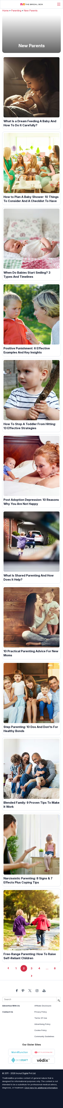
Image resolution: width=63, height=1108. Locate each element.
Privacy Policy (40, 1012)
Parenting (16, 10)
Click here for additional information (41, 1088)
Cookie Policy (40, 1030)
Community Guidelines (44, 1036)
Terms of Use (40, 1018)
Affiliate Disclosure (42, 1006)
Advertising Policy (42, 1024)
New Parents (31, 10)
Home (5, 10)
